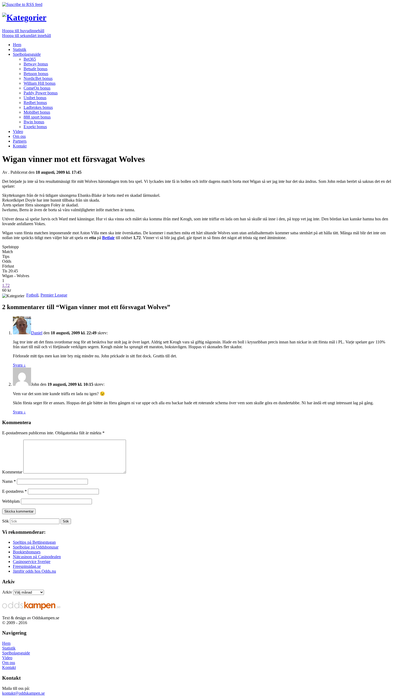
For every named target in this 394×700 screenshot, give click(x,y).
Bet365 (30, 59)
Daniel (36, 333)
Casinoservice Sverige (31, 561)
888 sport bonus (37, 117)
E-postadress (14, 491)
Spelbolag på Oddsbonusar (35, 547)
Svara (19, 365)
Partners (20, 141)
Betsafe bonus (35, 68)
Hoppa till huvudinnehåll (23, 30)
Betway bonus (36, 64)
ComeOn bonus (37, 88)
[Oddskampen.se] (24, 17)
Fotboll (32, 295)
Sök (5, 521)
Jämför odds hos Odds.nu (34, 571)
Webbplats (11, 501)
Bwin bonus (34, 122)
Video (18, 131)
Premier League (53, 295)
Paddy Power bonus (41, 93)
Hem (17, 44)
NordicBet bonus (38, 78)
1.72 (6, 285)
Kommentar (12, 472)
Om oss (19, 136)
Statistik (19, 49)
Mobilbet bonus (37, 112)
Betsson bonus (36, 73)
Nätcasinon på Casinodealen (37, 556)
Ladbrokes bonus (38, 107)
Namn (9, 481)
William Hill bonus (39, 83)
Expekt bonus (35, 126)
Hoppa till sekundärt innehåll (26, 35)
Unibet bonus (35, 97)
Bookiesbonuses (26, 552)
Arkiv (7, 592)
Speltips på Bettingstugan (34, 542)
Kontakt (20, 146)
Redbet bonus (35, 102)
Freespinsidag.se (27, 566)
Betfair (108, 237)
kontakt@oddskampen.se (23, 693)
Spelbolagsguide (27, 54)
